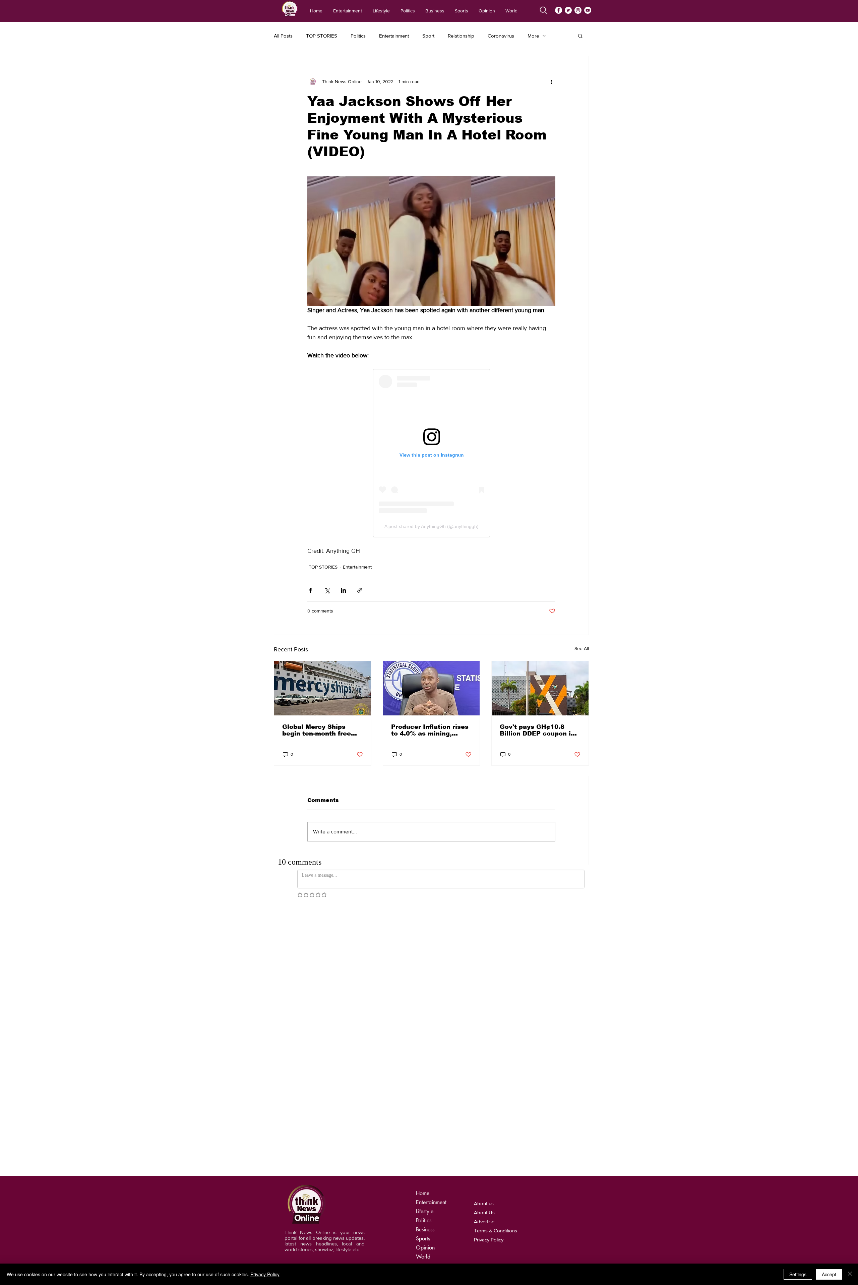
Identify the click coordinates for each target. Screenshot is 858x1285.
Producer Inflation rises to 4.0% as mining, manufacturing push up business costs (430, 730)
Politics (358, 36)
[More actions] (551, 81)
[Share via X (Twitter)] (327, 590)
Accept (829, 1274)
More (533, 36)
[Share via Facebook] (310, 590)
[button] (580, 35)
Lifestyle (424, 1211)
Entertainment (394, 36)
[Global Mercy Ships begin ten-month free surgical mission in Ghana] (322, 688)
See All (581, 648)
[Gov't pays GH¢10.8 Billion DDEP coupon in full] (540, 688)
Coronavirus (501, 36)
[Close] (850, 1274)
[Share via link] (360, 590)
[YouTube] (587, 10)
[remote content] (431, 453)
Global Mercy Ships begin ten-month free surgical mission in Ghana (316, 730)
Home (422, 1193)
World (423, 1256)
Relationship (461, 36)
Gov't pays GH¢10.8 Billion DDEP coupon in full (537, 730)
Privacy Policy (265, 1274)
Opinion (425, 1247)
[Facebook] (558, 10)
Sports (423, 1238)
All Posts (283, 36)
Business (425, 1229)
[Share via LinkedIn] (343, 590)
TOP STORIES (321, 36)
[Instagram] (577, 10)
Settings (797, 1274)
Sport (428, 36)
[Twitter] (568, 10)
